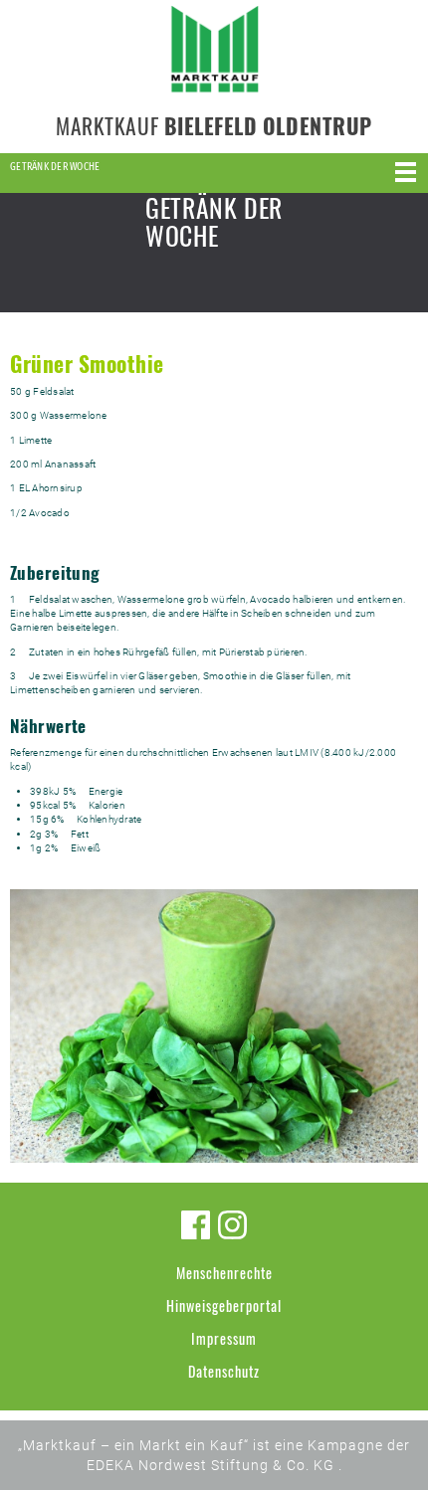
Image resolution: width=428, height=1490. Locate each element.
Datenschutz (224, 1371)
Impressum (224, 1338)
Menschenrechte (224, 1272)
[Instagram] (232, 1225)
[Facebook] (195, 1225)
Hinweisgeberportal (224, 1305)
